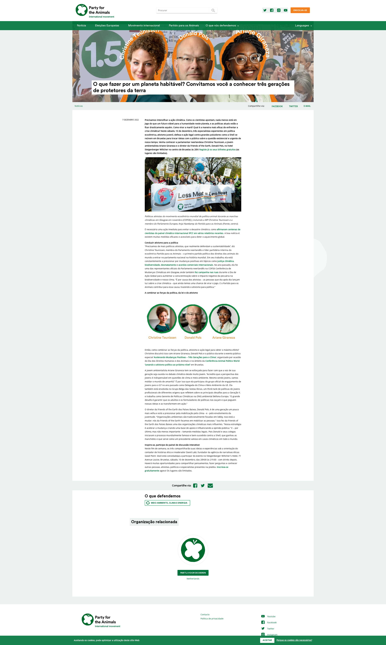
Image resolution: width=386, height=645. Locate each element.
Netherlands (193, 576)
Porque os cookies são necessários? (294, 640)
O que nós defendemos (221, 25)
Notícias (79, 105)
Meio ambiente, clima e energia (169, 503)
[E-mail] (210, 485)
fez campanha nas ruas (206, 272)
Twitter (270, 628)
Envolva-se (300, 10)
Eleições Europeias (107, 25)
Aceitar (267, 640)
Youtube (271, 616)
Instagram (272, 634)
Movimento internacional (144, 25)
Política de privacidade (212, 618)
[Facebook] (272, 10)
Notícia (81, 25)
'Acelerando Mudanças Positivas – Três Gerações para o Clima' (185, 357)
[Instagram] (279, 10)
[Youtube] (285, 10)
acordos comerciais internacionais (196, 264)
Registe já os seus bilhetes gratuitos (217, 149)
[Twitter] (265, 10)
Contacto (205, 614)
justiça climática (225, 261)
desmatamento (168, 264)
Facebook (272, 622)
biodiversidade (152, 264)
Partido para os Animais (184, 25)
